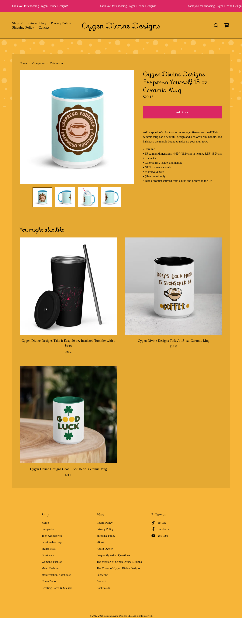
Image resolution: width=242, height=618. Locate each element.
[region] (121, 6)
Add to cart (182, 112)
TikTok (161, 522)
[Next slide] (129, 127)
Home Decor (49, 581)
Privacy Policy (61, 23)
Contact (44, 27)
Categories (38, 63)
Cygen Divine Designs (121, 25)
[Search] (216, 25)
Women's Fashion (52, 561)
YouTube (162, 535)
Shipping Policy (23, 27)
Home (23, 63)
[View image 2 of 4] (65, 197)
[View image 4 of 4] (111, 197)
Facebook (163, 529)
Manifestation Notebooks (56, 574)
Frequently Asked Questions (113, 555)
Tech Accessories (52, 535)
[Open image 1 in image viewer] (77, 127)
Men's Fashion (50, 568)
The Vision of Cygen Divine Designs (118, 568)
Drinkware (56, 63)
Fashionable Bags (52, 542)
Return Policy (36, 23)
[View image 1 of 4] (42, 197)
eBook (100, 542)
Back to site (103, 587)
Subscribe (102, 574)
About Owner (105, 548)
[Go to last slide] (25, 127)
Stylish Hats (49, 548)
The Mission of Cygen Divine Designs (119, 561)
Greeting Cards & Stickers (57, 587)
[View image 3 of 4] (88, 197)
